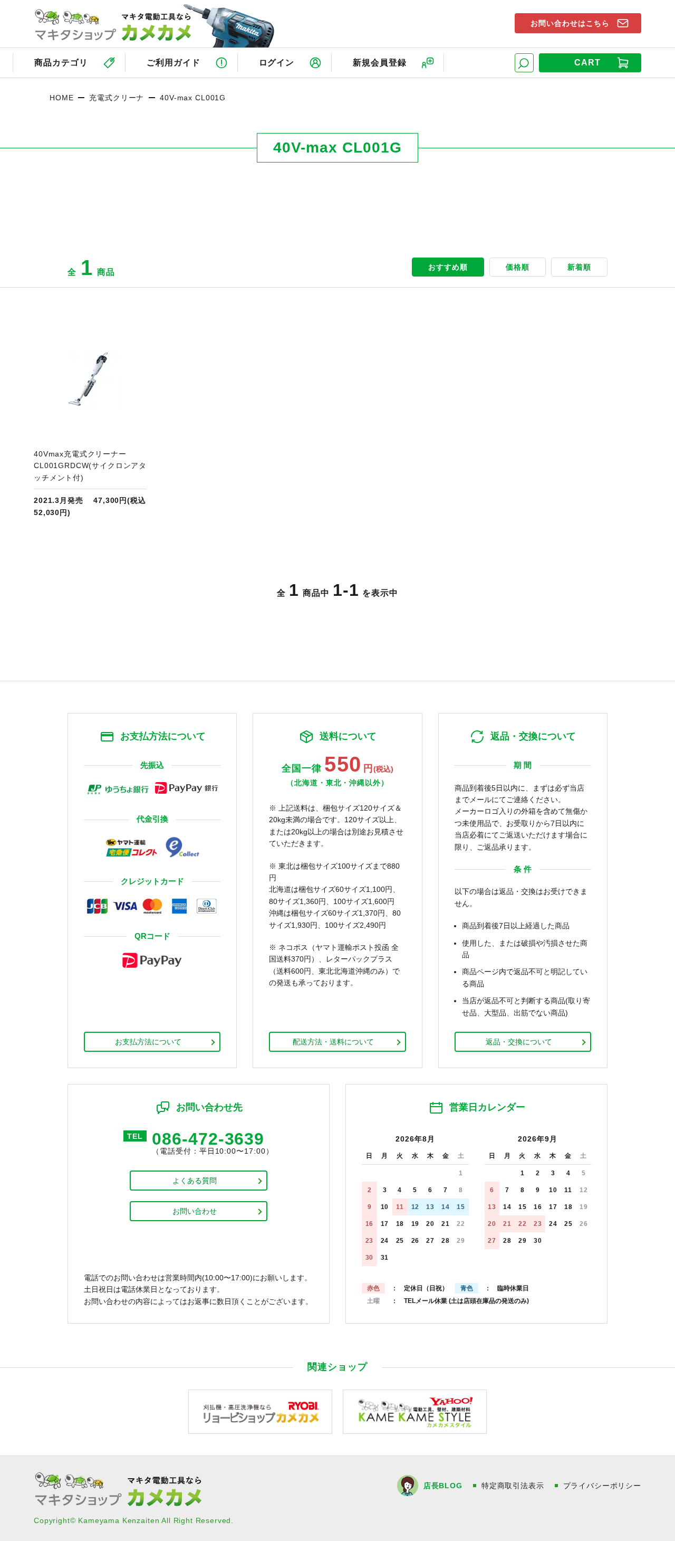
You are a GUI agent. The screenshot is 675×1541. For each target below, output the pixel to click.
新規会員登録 (380, 62)
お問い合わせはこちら (570, 23)
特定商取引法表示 (512, 1485)
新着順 (579, 267)
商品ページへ (90, 421)
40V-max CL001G (193, 97)
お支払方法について (148, 1042)
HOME (61, 97)
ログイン (277, 62)
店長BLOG (442, 1485)
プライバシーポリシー (602, 1485)
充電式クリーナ (116, 97)
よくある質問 (194, 1180)
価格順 (517, 267)
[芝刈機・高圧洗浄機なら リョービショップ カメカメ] (260, 1411)
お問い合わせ (194, 1211)
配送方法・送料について (333, 1042)
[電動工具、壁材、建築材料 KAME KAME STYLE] (415, 1411)
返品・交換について (519, 1042)
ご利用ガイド (173, 62)
